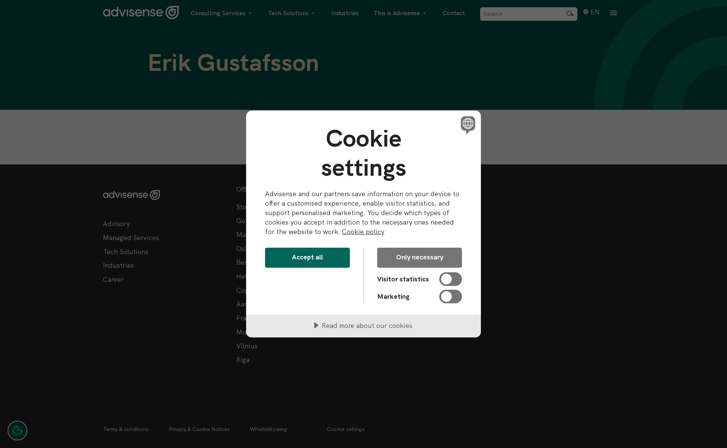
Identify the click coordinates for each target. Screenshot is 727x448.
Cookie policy (363, 231)
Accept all (307, 257)
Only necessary (419, 257)
